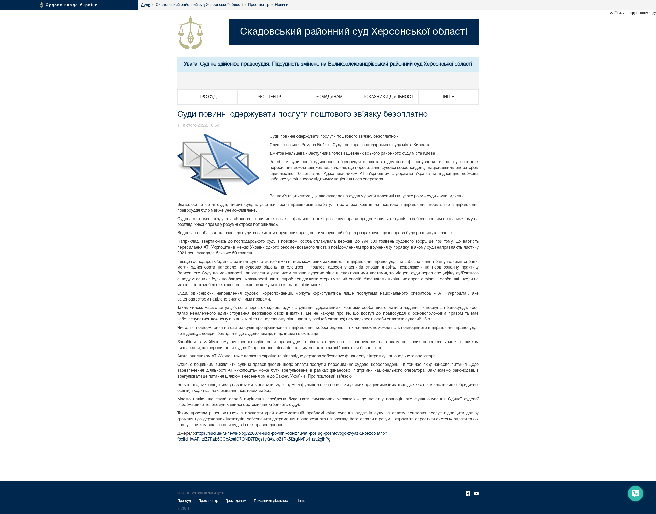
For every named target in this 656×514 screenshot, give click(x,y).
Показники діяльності (272, 501)
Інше (302, 501)
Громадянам (236, 501)
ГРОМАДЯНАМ (328, 97)
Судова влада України (72, 5)
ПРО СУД (207, 97)
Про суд (184, 501)
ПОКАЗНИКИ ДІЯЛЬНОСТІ (388, 97)
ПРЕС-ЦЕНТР (267, 97)
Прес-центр (208, 501)
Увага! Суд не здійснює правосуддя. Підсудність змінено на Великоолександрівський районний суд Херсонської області (328, 64)
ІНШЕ (448, 97)
